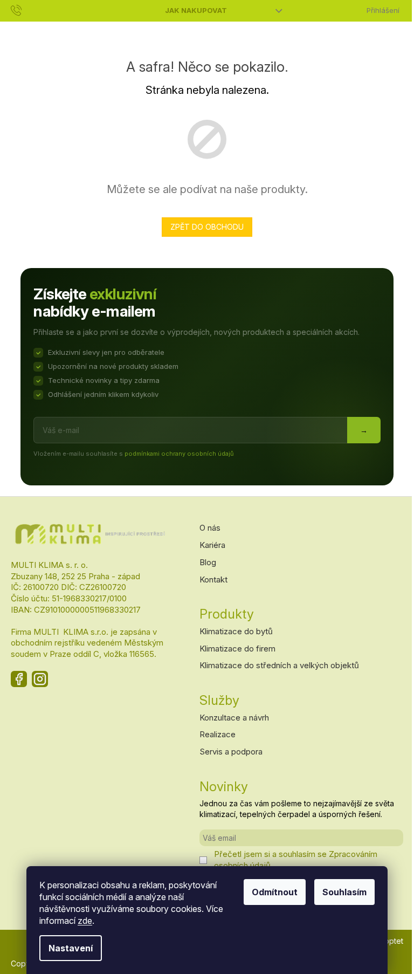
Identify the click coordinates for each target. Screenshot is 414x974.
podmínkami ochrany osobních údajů (179, 453)
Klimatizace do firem (237, 648)
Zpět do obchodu (207, 226)
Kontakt (213, 579)
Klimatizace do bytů (236, 631)
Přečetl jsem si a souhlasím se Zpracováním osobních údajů (295, 859)
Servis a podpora (231, 751)
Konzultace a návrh (234, 717)
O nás (209, 528)
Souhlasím (344, 892)
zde (85, 920)
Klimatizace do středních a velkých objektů (279, 665)
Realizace (217, 734)
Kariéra (212, 545)
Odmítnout (275, 892)
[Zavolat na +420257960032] (27, 9)
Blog (207, 562)
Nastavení (71, 948)
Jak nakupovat (196, 10)
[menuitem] (21, 30)
